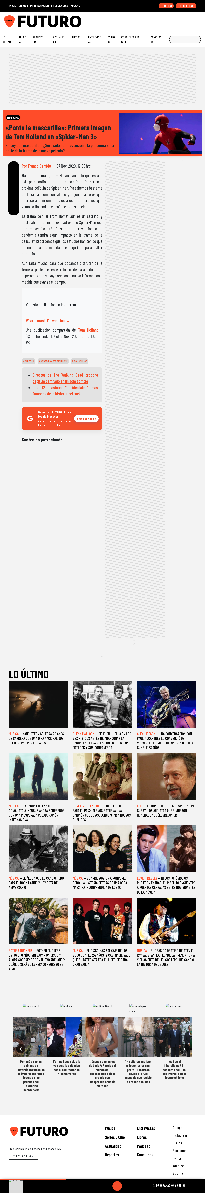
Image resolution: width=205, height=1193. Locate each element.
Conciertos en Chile (130, 39)
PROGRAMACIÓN (39, 5)
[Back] (98, 1186)
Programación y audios (171, 1185)
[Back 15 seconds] (107, 1186)
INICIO (12, 5)
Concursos (155, 39)
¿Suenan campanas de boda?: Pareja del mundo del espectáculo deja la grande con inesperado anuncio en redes (102, 1073)
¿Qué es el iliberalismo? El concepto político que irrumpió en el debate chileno (174, 1069)
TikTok (177, 1143)
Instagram (179, 1135)
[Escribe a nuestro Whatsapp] (201, 20)
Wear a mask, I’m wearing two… (50, 320)
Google (177, 1127)
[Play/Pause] (117, 1186)
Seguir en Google (86, 418)
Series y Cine (38, 39)
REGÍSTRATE (187, 6)
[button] (33, 1179)
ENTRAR (167, 6)
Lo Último (6, 39)
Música (22, 39)
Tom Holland (88, 329)
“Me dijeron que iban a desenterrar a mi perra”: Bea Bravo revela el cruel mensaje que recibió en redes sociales (138, 1071)
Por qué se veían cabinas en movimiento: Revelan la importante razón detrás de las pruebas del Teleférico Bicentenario (31, 1075)
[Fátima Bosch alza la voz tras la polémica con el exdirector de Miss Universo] (67, 1037)
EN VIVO (23, 5)
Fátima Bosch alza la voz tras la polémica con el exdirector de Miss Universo (66, 1067)
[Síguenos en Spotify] (194, 20)
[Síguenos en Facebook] (176, 20)
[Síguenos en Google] (157, 20)
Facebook (179, 1150)
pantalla (29, 361)
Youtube (178, 1165)
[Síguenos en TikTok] (170, 20)
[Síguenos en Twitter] (182, 20)
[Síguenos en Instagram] (163, 20)
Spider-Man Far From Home (54, 361)
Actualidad (58, 39)
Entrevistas (94, 39)
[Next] (136, 1186)
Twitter (177, 1158)
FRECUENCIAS (59, 5)
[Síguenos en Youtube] (188, 20)
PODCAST (76, 5)
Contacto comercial (24, 1156)
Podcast (143, 1146)
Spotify (177, 1173)
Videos (111, 39)
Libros (142, 1137)
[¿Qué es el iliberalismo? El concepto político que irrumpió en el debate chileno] (174, 1037)
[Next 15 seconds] (127, 1186)
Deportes (76, 39)
